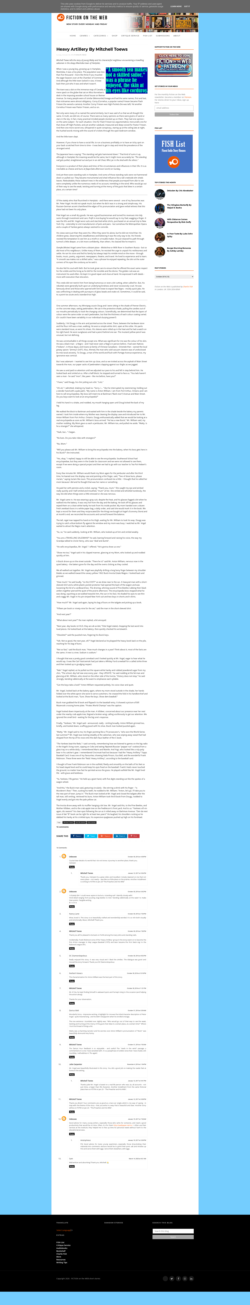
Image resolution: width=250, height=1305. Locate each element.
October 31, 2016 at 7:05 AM (137, 1045)
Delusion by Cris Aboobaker (180, 190)
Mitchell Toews (68, 822)
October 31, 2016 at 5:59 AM (137, 1010)
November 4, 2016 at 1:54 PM (136, 1064)
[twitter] (171, 1278)
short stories (91, 822)
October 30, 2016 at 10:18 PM (136, 973)
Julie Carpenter (75, 1064)
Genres (84, 36)
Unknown (73, 857)
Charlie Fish (188, 286)
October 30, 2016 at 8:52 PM (137, 956)
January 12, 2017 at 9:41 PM (137, 1081)
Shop (114, 36)
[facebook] (178, 1278)
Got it (187, 6)
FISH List (147, 36)
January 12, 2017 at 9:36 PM (137, 873)
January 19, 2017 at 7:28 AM (137, 1119)
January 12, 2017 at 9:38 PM (137, 1099)
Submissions (163, 36)
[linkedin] (191, 1278)
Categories (100, 36)
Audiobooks (61, 1248)
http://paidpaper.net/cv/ (123, 1125)
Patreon (188, 97)
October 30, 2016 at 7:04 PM (137, 914)
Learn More (176, 6)
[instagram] (185, 1278)
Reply (72, 867)
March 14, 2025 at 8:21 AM (137, 1159)
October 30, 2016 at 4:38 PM (137, 857)
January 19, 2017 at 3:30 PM (137, 1140)
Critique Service (130, 36)
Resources (60, 1259)
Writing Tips (61, 1262)
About (176, 36)
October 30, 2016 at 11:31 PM (136, 988)
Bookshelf (60, 1251)
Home (73, 36)
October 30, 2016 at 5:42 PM (137, 892)
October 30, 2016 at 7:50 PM (137, 931)
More (58, 1256)
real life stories (80, 822)
